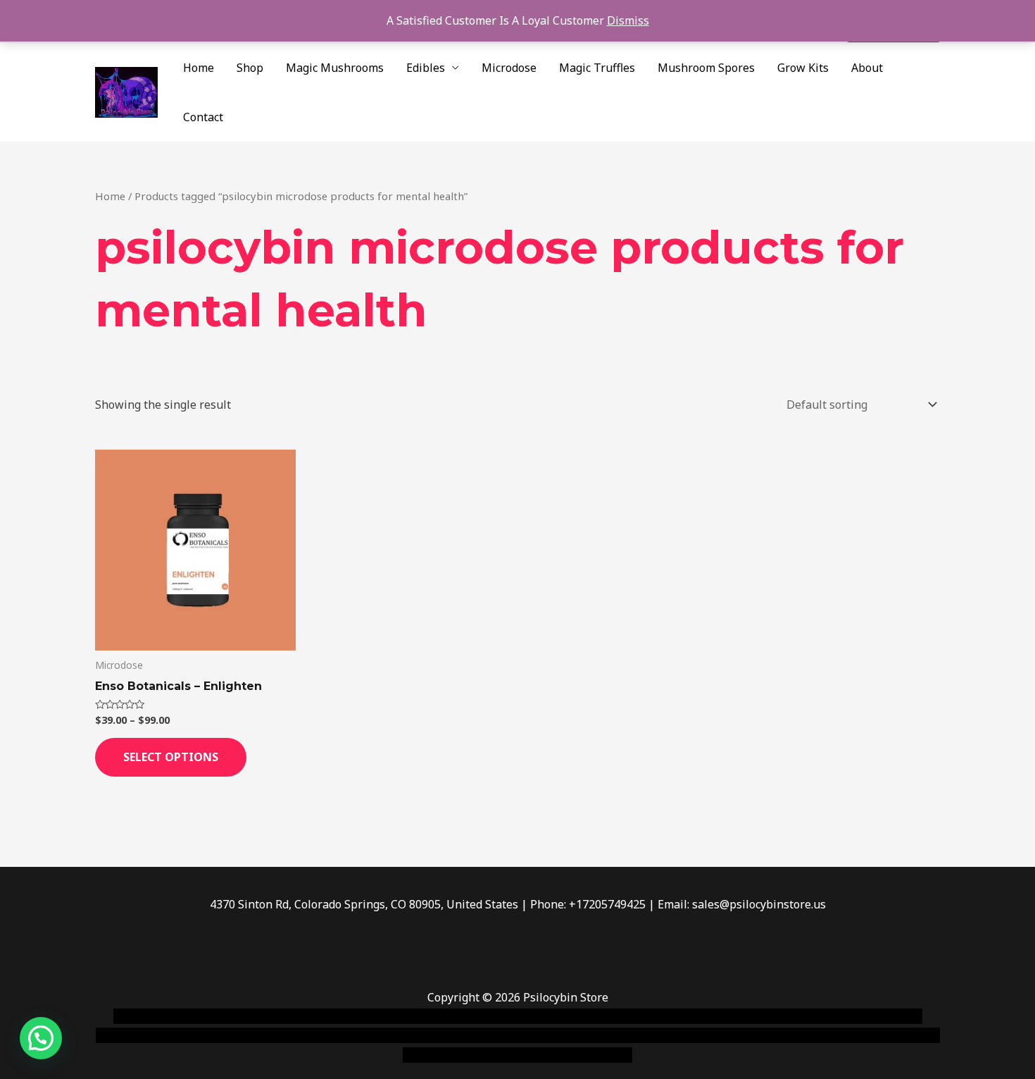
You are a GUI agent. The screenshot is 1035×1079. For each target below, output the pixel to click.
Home (198, 67)
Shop (250, 67)
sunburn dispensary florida (385, 1035)
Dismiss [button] (628, 20)
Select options (170, 757)
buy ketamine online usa (494, 1016)
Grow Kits (803, 67)
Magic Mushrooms (335, 67)
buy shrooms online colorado (233, 1035)
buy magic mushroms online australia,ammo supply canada (720, 1016)
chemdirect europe (268, 1016)
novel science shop (163, 1016)
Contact (203, 117)
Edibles (425, 67)
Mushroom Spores (706, 67)
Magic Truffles (597, 67)
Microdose (509, 67)
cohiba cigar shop (614, 1035)
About (867, 67)
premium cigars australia (731, 1035)
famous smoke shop (373, 1016)
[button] (41, 1038)
